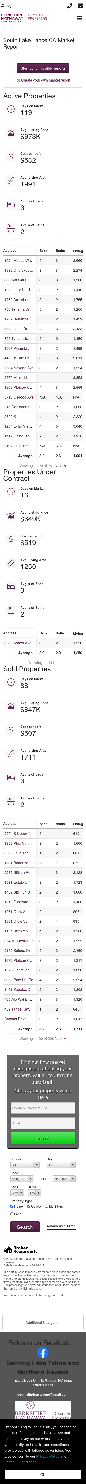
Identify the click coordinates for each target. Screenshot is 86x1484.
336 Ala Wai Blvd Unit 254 (25, 279)
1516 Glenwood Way (21, 901)
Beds (14, 1187)
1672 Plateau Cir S (19, 960)
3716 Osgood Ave (19, 397)
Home (18, 1206)
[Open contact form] (80, 5)
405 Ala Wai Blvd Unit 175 (25, 999)
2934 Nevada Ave (19, 367)
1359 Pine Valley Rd (21, 843)
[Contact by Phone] (69, 5)
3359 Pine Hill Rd (18, 979)
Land (17, 1214)
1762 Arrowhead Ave (21, 299)
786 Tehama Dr (16, 309)
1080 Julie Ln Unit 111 (22, 289)
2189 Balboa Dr (17, 950)
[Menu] (79, 18)
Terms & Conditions (20, 1462)
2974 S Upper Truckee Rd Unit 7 (30, 833)
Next (59, 465)
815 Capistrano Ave (20, 406)
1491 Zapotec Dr (18, 989)
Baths (32, 1187)
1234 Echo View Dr (20, 426)
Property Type (21, 1201)
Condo (35, 1206)
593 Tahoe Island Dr (20, 338)
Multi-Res (55, 1206)
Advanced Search (61, 1226)
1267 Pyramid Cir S (20, 348)
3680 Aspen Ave (17, 642)
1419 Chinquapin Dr (20, 436)
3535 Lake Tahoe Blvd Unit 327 (29, 852)
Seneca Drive (15, 1018)
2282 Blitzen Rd (17, 872)
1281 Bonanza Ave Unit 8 (25, 862)
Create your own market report (45, 80)
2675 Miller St (15, 377)
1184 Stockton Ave (19, 931)
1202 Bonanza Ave (20, 319)
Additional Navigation (43, 1322)
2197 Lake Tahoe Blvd (22, 445)
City (50, 1159)
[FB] (43, 1352)
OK (43, 1474)
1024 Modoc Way (18, 260)
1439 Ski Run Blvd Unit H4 (26, 892)
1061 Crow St (15, 911)
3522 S (10, 416)
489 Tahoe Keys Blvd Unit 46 (28, 1009)
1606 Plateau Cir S (19, 387)
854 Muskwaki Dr (18, 940)
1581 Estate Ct (16, 882)
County (16, 1159)
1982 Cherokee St (19, 270)
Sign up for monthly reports (43, 68)
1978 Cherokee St (19, 970)
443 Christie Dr (16, 358)
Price (14, 1173)
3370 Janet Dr (15, 328)
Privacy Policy (47, 1456)
